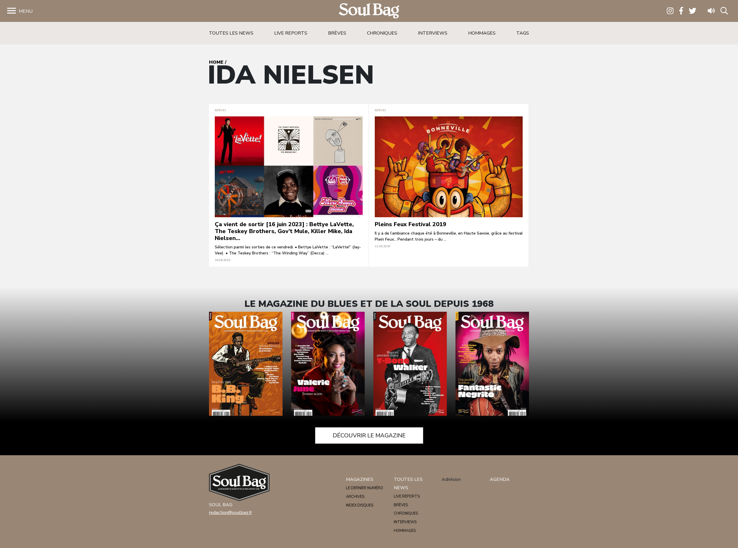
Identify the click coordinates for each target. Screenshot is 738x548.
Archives (355, 496)
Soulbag (369, 11)
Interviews (432, 33)
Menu (26, 11)
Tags (522, 33)
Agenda (500, 479)
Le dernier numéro (364, 488)
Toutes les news (231, 33)
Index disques (359, 505)
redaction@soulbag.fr (230, 512)
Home (216, 62)
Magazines (359, 479)
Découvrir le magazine (369, 435)
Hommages (482, 33)
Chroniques (382, 33)
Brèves (337, 33)
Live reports (290, 33)
